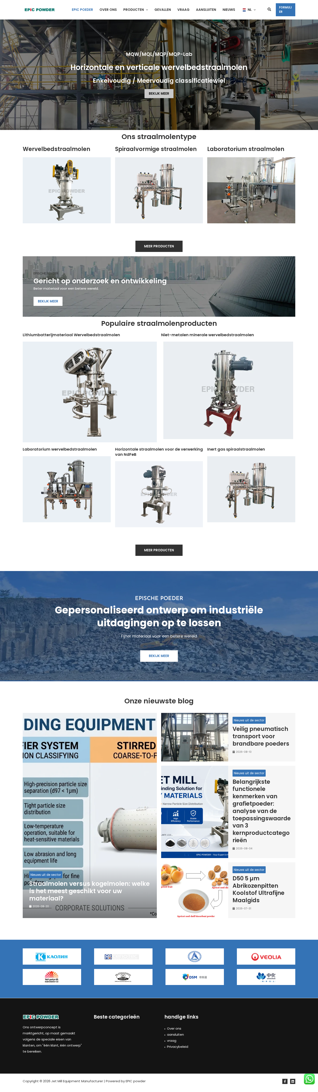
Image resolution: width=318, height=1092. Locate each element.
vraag (171, 1040)
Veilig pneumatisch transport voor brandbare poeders (261, 736)
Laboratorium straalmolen (245, 149)
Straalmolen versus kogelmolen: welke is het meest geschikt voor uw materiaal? (89, 891)
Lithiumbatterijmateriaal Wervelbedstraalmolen (71, 334)
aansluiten (175, 1034)
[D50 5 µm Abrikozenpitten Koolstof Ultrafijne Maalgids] (194, 890)
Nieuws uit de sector (46, 875)
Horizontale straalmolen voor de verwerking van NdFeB (159, 451)
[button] (146, 9)
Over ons (174, 1028)
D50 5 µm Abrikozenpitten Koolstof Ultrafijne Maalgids (258, 889)
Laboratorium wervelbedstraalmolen (60, 449)
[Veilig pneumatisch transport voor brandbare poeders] (194, 737)
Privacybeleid (177, 1046)
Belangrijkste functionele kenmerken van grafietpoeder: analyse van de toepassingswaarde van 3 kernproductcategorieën (262, 811)
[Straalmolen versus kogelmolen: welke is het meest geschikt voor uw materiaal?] (90, 815)
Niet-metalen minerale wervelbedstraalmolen (207, 334)
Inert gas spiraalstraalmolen (236, 449)
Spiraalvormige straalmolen (156, 149)
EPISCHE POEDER (46, 273)
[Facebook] (284, 1081)
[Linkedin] (292, 1081)
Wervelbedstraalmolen (56, 149)
